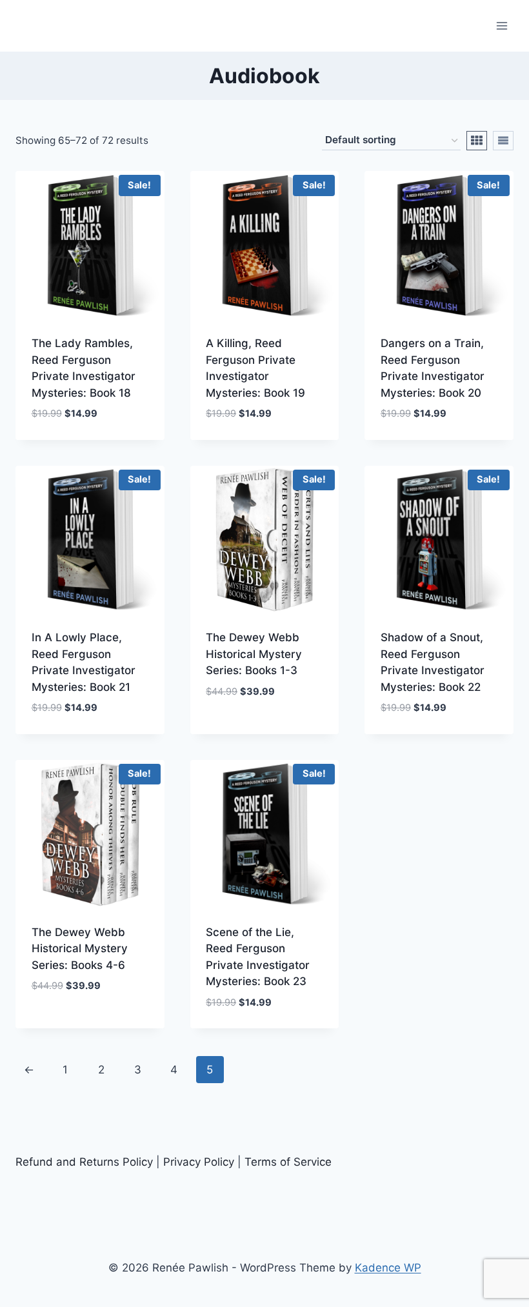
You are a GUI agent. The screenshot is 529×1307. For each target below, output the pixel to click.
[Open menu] (502, 25)
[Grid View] (476, 140)
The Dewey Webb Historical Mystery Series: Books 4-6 (80, 949)
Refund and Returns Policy (84, 1161)
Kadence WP (388, 1267)
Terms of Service (288, 1161)
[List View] (503, 140)
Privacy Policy (198, 1161)
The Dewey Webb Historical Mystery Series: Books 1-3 (254, 654)
